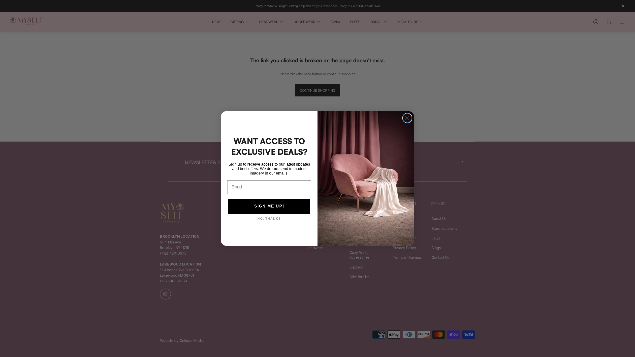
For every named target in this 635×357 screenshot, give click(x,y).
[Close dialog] (407, 118)
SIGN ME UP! (269, 206)
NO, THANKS (269, 218)
